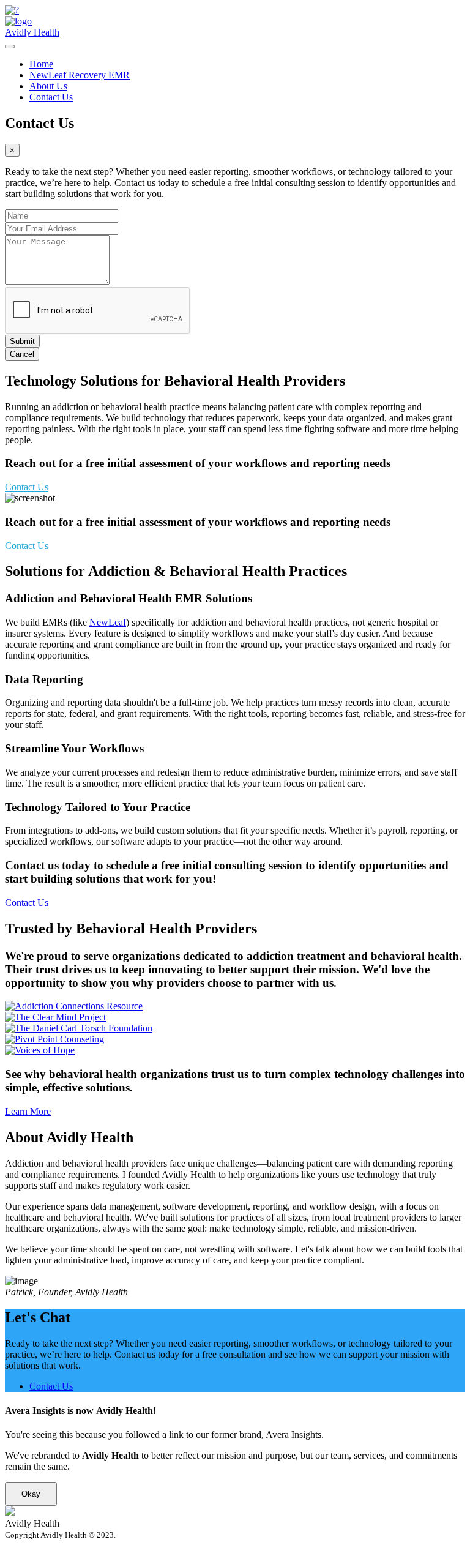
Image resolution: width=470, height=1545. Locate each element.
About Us (48, 86)
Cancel (22, 354)
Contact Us (51, 97)
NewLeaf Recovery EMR (79, 75)
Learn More (28, 1111)
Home (41, 64)
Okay (30, 1493)
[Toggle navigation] (10, 46)
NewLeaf (107, 622)
